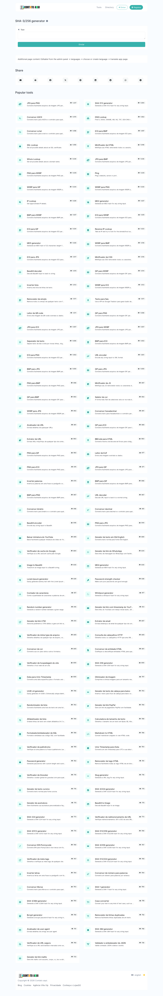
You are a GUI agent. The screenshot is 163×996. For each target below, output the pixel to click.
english (137, 975)
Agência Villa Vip (40, 985)
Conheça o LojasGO (72, 985)
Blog (20, 985)
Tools (99, 7)
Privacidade (55, 985)
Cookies (27, 985)
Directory (109, 7)
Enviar (81, 44)
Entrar (123, 7)
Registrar (137, 7)
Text (22, 30)
